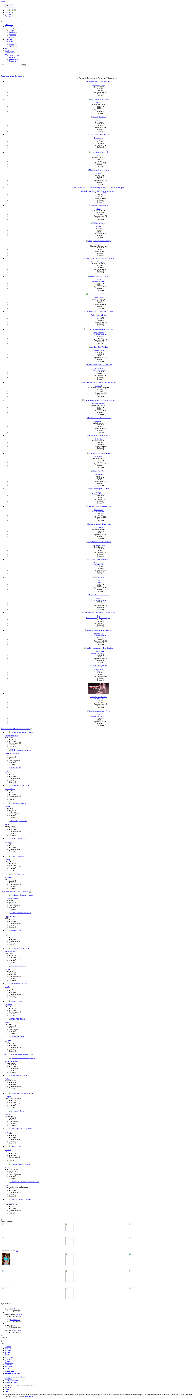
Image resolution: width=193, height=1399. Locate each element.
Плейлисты (9, 12)
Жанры (7, 1352)
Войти (3, 2)
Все (17, 1251)
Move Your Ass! (15, 1320)
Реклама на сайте (11, 1382)
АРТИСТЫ (9, 41)
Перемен (17, 1309)
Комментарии (13, 59)
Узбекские (12, 34)
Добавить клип (14, 55)
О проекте (12, 61)
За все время (112, 78)
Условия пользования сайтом (15, 1377)
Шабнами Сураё (98, 565)
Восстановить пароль (12, 1373)
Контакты (8, 1379)
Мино (98, 582)
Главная (8, 1347)
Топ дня (81, 78)
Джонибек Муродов (98, 494)
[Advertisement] (96, 70)
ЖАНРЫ (8, 48)
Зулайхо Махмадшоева (98, 370)
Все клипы (8, 14)
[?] (12, 5)
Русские (11, 30)
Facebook (8, 1387)
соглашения (29, 1396)
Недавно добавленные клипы (11, 891)
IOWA (104, 193)
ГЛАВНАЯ (9, 25)
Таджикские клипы (7, 1054)
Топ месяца (101, 78)
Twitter (7, 1389)
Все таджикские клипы (23, 1054)
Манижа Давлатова (98, 281)
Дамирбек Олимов (98, 511)
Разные (11, 37)
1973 (14, 1325)
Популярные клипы (7, 76)
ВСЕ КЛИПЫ (9, 26)
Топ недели (91, 78)
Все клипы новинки (23, 729)
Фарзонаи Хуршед (105, 618)
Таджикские (13, 28)
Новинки (8, 1348)
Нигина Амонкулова (98, 334)
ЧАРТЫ (7, 50)
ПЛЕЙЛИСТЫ (10, 52)
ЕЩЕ (6, 54)
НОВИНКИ (9, 39)
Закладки (12, 57)
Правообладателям (11, 1380)
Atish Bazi (17, 1330)
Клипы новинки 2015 (8, 729)
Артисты (8, 16)
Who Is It (19, 1314)
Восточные (12, 36)
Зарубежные (13, 32)
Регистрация (9, 7)
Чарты (7, 1354)
